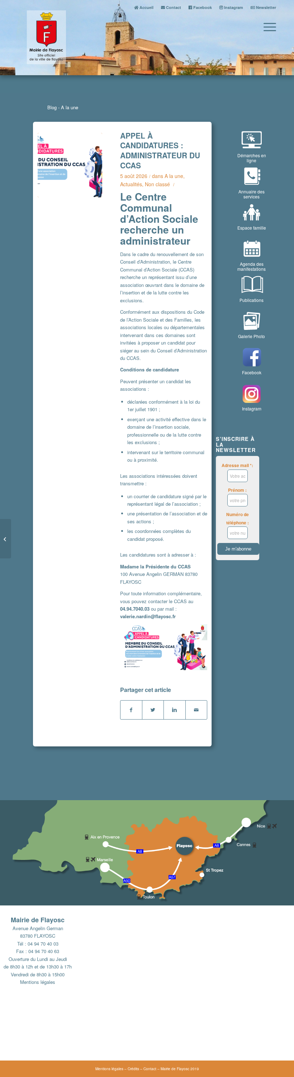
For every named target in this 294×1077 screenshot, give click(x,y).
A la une (174, 175)
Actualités (131, 184)
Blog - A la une (62, 107)
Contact (173, 7)
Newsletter (265, 7)
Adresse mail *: (237, 465)
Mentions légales (37, 982)
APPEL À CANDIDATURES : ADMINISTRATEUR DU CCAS (160, 150)
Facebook (202, 7)
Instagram (233, 7)
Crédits (133, 1068)
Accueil (145, 7)
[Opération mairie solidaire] (5, 538)
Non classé (157, 184)
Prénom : (237, 490)
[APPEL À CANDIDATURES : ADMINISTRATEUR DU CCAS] (70, 165)
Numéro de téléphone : (237, 518)
